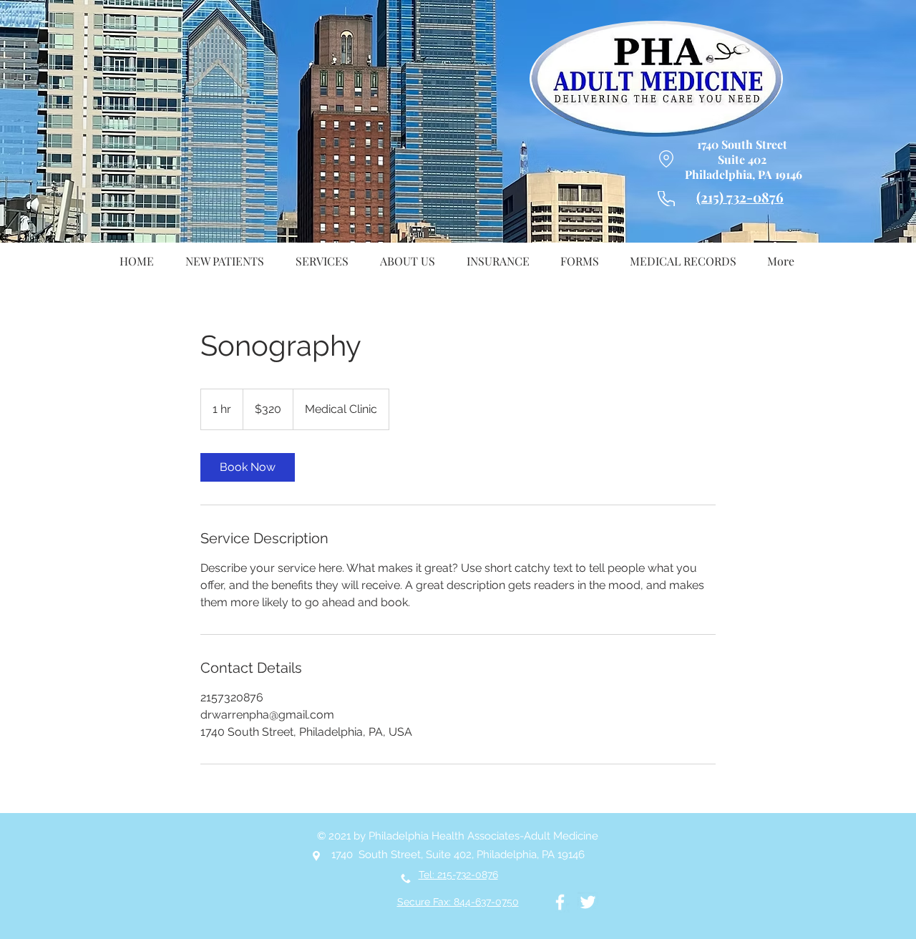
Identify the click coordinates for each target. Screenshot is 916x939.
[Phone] (666, 198)
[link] (247, 467)
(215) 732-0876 (740, 197)
